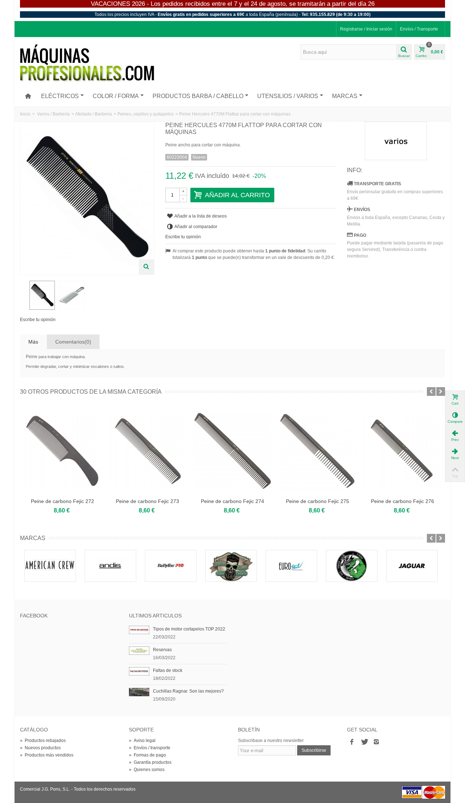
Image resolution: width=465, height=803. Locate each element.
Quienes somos (147, 769)
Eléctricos (60, 96)
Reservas (162, 649)
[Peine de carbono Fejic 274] (232, 451)
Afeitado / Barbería (93, 114)
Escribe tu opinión (38, 319)
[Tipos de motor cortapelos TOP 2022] (139, 629)
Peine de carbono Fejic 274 (232, 501)
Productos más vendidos (46, 755)
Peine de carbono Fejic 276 (402, 501)
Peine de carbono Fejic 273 (147, 501)
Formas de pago (147, 755)
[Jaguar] (412, 566)
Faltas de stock (167, 670)
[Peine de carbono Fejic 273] (147, 451)
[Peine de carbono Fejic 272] (62, 451)
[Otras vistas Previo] (23, 296)
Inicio (25, 114)
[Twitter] (364, 742)
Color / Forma (116, 96)
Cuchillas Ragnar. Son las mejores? (188, 691)
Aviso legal (142, 740)
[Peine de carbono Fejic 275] (317, 451)
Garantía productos (150, 762)
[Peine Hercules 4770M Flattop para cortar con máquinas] (42, 295)
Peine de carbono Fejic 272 (62, 501)
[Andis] (110, 566)
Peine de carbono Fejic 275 (317, 501)
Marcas (344, 96)
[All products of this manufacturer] (396, 141)
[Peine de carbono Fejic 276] (402, 451)
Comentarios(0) (73, 342)
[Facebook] (351, 742)
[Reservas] (139, 650)
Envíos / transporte (149, 747)
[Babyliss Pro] (171, 566)
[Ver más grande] (146, 267)
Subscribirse (314, 750)
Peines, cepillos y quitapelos (145, 114)
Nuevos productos (40, 747)
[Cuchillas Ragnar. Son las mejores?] (139, 691)
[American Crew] (50, 566)
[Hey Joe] (351, 566)
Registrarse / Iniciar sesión (366, 29)
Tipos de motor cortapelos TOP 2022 (189, 629)
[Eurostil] (291, 566)
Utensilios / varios (287, 96)
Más (33, 342)
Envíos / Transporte (419, 29)
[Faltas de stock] (139, 671)
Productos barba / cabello (198, 96)
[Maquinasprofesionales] (87, 63)
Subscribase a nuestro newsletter (271, 740)
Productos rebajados (43, 740)
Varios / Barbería (53, 114)
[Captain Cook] (231, 566)
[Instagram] (376, 742)
